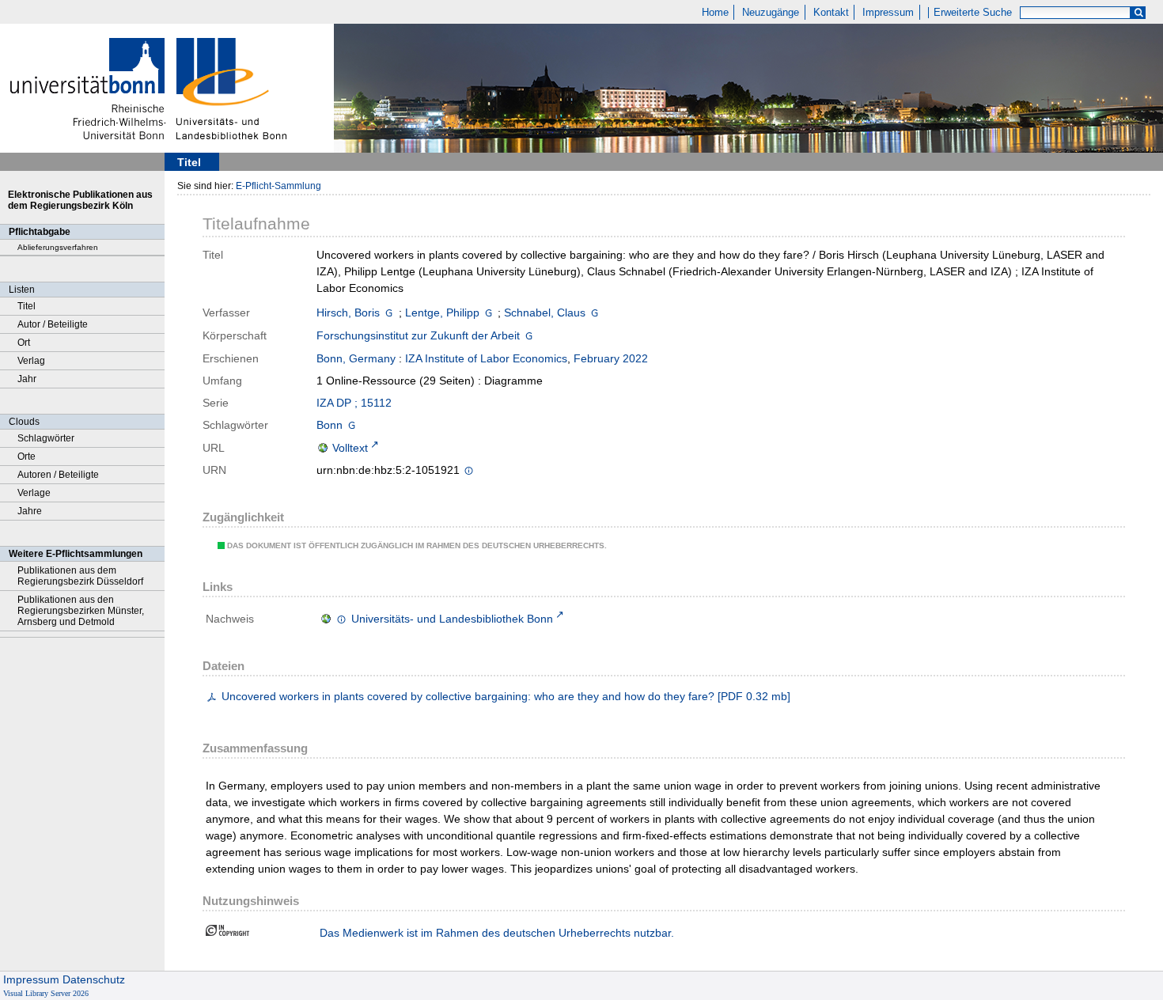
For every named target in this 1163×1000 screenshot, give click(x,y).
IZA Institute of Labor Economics (486, 358)
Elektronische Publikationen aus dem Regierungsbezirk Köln (80, 200)
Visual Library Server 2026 (46, 993)
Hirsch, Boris (348, 312)
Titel (26, 306)
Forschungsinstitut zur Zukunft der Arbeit (418, 335)
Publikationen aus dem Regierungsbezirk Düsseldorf (80, 576)
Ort (23, 342)
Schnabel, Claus (544, 312)
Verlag (31, 360)
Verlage (34, 492)
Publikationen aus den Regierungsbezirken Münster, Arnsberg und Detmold (80, 610)
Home (715, 12)
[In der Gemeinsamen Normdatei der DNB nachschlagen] (389, 312)
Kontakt (831, 12)
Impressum (888, 12)
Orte (26, 456)
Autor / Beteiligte (52, 324)
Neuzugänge (770, 12)
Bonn (329, 425)
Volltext (350, 447)
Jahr (26, 378)
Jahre (29, 511)
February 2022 (611, 358)
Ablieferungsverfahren (57, 247)
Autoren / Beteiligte (58, 474)
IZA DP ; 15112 (354, 402)
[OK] (1138, 13)
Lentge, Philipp (442, 312)
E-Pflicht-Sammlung (278, 185)
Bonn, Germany (356, 358)
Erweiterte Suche (973, 12)
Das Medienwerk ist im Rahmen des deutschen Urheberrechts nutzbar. (497, 932)
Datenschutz (94, 979)
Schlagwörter (45, 438)
